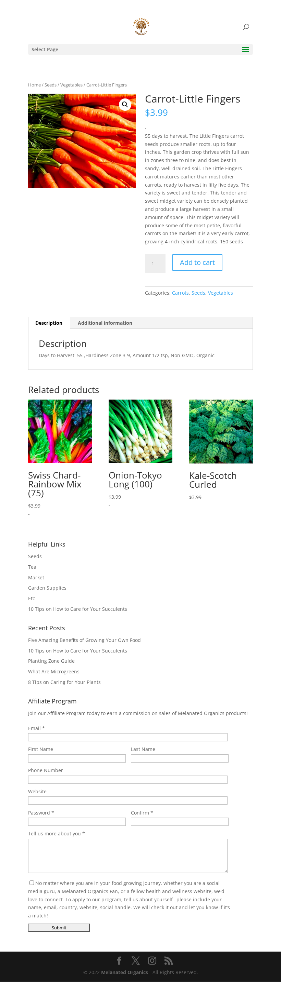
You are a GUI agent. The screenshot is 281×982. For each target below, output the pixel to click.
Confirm (140, 812)
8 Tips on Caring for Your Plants (64, 682)
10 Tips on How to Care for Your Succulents (77, 609)
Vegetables (71, 85)
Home (34, 85)
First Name (40, 749)
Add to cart (197, 262)
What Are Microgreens (54, 671)
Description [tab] (48, 323)
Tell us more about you (54, 833)
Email (34, 728)
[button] (125, 104)
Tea (32, 567)
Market (36, 577)
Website (37, 791)
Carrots (180, 293)
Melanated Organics (124, 972)
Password (39, 812)
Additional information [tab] (105, 323)
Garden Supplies (47, 587)
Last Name (143, 749)
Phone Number (45, 770)
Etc (31, 598)
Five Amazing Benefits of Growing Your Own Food (84, 640)
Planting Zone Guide (51, 661)
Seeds (51, 85)
